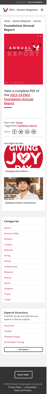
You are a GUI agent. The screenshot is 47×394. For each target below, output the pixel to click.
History (7, 261)
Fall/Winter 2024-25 (27, 125)
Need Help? (23, 374)
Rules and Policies (22, 390)
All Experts (24, 349)
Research (8, 272)
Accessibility (30, 387)
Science (7, 277)
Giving (19, 122)
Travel (7, 294)
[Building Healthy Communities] (23, 188)
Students (8, 288)
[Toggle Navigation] (42, 10)
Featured (8, 250)
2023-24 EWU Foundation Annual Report (18, 99)
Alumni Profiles (11, 233)
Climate (7, 331)
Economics (9, 325)
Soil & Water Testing (14, 342)
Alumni (7, 228)
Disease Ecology (12, 336)
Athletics (8, 239)
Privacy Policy (14, 387)
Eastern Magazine (27, 10)
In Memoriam (10, 266)
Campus (8, 244)
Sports (7, 283)
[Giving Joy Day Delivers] (23, 157)
